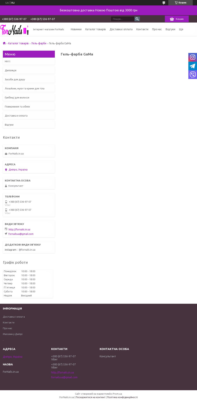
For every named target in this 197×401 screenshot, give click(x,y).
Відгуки (170, 29)
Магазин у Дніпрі (13, 334)
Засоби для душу (15, 79)
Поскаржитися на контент (90, 397)
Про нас (157, 29)
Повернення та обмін (17, 106)
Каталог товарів (95, 29)
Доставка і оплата (121, 29)
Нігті (7, 61)
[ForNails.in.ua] (14, 29)
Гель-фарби (39, 43)
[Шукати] (137, 19)
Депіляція (10, 70)
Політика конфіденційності (122, 397)
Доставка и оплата (16, 115)
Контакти (142, 29)
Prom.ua (117, 394)
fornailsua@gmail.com (20, 233)
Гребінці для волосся (17, 97)
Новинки (76, 29)
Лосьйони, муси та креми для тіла (24, 88)
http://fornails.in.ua (19, 229)
